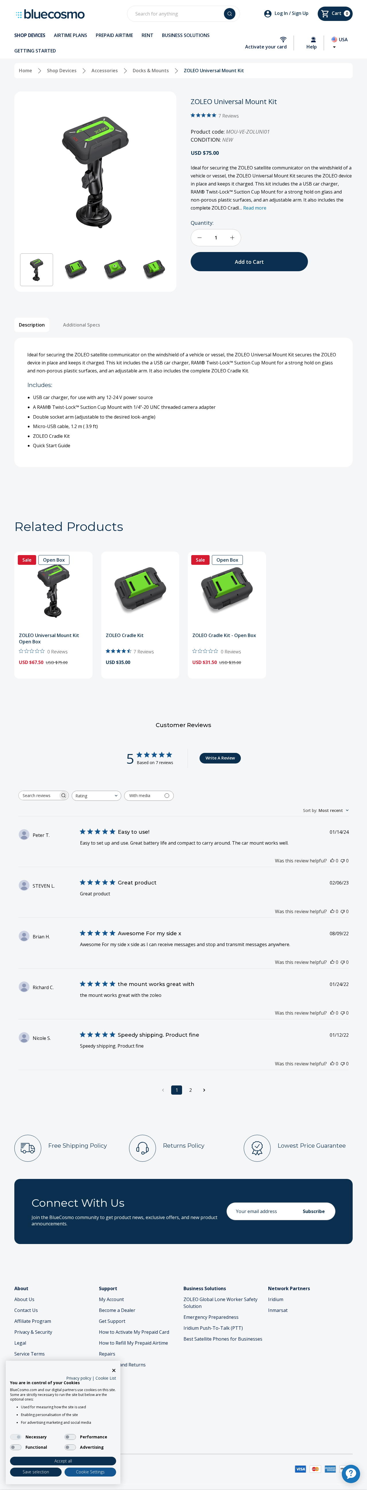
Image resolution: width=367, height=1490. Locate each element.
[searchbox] (38, 795)
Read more (254, 208)
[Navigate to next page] (204, 1090)
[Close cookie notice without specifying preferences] (114, 1370)
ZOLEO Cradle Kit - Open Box (224, 635)
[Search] (229, 13)
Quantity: (202, 222)
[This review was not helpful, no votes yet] (343, 861)
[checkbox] (16, 1437)
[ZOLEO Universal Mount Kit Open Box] (53, 591)
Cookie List (105, 1378)
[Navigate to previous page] (162, 1090)
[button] (36, 270)
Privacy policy (78, 1378)
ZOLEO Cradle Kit (125, 635)
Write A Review (220, 758)
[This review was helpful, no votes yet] (332, 861)
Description (32, 325)
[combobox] (96, 796)
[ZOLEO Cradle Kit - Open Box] (227, 591)
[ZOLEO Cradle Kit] (140, 591)
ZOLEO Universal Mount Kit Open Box (49, 638)
